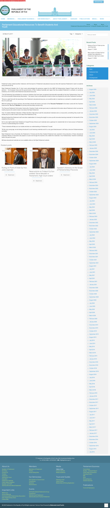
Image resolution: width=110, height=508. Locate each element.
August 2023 (92, 198)
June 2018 (92, 380)
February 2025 (93, 145)
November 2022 (93, 225)
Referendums (33, 484)
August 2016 (92, 448)
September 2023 (94, 194)
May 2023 (92, 207)
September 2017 (94, 408)
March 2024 (92, 179)
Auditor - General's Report (90, 471)
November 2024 (93, 154)
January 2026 (93, 111)
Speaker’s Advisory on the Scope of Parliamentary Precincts (70, 169)
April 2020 (92, 312)
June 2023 (92, 204)
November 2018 (93, 365)
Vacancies (5, 475)
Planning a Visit (60, 479)
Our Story (4, 471)
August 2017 (92, 411)
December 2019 (93, 325)
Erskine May (5, 499)
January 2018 (93, 396)
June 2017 (92, 417)
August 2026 (92, 89)
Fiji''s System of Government (36, 479)
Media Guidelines (60, 472)
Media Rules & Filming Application (65, 483)
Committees (86, 469)
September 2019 (94, 334)
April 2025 (92, 139)
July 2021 (92, 269)
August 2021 (92, 266)
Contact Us (5, 472)
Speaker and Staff (7, 484)
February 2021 (93, 281)
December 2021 (93, 253)
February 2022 (93, 250)
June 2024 (92, 170)
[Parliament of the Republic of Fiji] (22, 10)
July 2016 (92, 452)
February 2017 (93, 430)
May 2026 (92, 98)
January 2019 (93, 359)
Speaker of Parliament (8, 469)
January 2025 (93, 148)
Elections (31, 483)
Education (4, 479)
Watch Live (5, 492)
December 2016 (93, 436)
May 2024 (92, 173)
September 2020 (94, 297)
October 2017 (93, 405)
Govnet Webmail (6, 494)
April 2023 (92, 210)
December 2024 (93, 151)
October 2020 (93, 294)
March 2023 (92, 213)
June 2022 (92, 238)
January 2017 (93, 433)
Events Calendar (60, 471)
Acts (84, 477)
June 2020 (92, 306)
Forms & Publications (89, 488)
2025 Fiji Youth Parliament (36, 495)
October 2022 (93, 229)
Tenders (4, 474)
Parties (31, 471)
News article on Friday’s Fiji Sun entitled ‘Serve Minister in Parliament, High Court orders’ (41, 173)
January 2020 (93, 321)
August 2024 (92, 163)
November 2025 (93, 117)
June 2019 (92, 343)
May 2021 (92, 275)
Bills (84, 475)
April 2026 (92, 101)
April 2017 (92, 424)
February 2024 (93, 182)
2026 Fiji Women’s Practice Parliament (39, 496)
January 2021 (93, 284)
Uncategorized (93, 77)
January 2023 (93, 219)
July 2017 (92, 414)
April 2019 (92, 349)
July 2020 (92, 303)
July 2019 (92, 340)
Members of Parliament (35, 469)
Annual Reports (87, 479)
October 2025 (93, 120)
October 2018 (93, 368)
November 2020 (93, 290)
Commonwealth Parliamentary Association (13, 496)
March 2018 (92, 390)
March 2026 (92, 105)
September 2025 (94, 123)
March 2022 (92, 247)
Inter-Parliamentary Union (9, 497)
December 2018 (93, 362)
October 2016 (93, 442)
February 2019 (93, 356)
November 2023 (93, 188)
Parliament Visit (93, 72)
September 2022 (94, 232)
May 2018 (92, 383)
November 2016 (93, 439)
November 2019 (93, 328)
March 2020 (92, 315)
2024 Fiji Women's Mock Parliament (11, 485)
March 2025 (92, 142)
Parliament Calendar (7, 480)
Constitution (32, 481)
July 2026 (92, 92)
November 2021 (93, 256)
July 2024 (92, 167)
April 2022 (92, 244)
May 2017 (92, 421)
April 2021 (92, 278)
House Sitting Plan (34, 472)
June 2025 (92, 132)
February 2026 (93, 108)
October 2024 (93, 157)
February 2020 (93, 318)
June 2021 (92, 272)
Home (88, 24)
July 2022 (92, 235)
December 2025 (93, 114)
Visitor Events (60, 481)
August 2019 (92, 337)
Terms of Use (39, 505)
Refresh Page (98, 1)
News (95, 24)
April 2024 (92, 176)
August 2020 (92, 300)
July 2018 (92, 377)
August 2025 (92, 126)
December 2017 (93, 399)
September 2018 (94, 371)
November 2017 (93, 402)
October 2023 (93, 191)
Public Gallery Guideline (8, 482)
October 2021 (93, 259)
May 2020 (92, 309)
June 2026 (92, 95)
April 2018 (92, 387)
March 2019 (92, 352)
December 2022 (93, 222)
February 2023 (93, 216)
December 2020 (93, 287)
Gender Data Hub (87, 480)
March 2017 (92, 427)
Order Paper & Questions (90, 472)
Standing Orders (87, 474)
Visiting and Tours (7, 477)
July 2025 (92, 129)
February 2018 (93, 393)
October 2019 (93, 331)
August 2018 (92, 374)
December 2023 (93, 185)
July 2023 (92, 201)
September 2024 (94, 160)
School (91, 75)
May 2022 (92, 241)
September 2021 (94, 263)
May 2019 (92, 346)
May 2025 (92, 136)
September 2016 (94, 445)
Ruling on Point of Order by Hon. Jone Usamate (96, 46)
